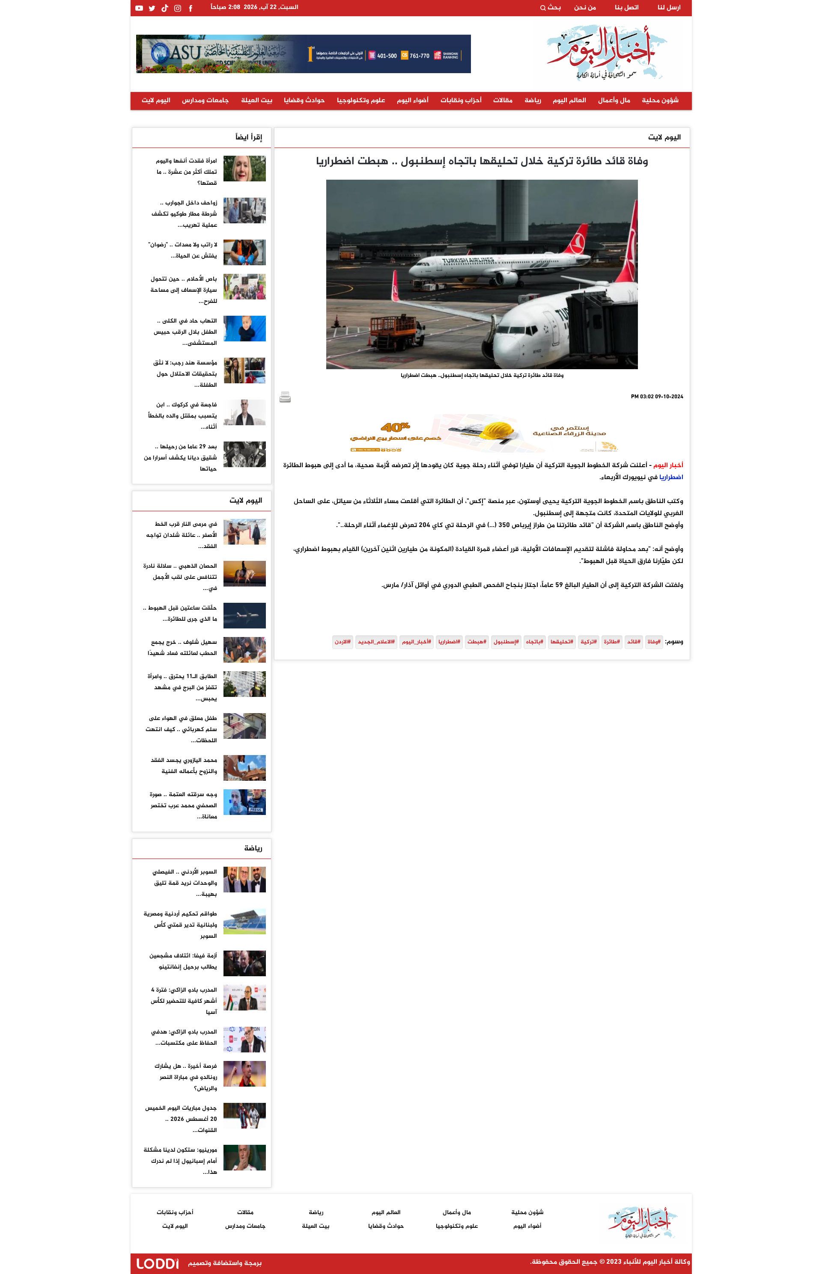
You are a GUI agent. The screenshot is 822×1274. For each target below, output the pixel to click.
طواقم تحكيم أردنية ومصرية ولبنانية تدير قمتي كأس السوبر (180, 925)
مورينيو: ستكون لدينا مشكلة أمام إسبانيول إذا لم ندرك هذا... (180, 1161)
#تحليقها (562, 642)
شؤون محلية (660, 101)
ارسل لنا (669, 8)
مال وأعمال (614, 101)
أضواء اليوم (413, 101)
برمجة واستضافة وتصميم (224, 1263)
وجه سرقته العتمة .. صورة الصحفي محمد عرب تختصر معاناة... (183, 806)
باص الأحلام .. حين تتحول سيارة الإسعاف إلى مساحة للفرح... (183, 290)
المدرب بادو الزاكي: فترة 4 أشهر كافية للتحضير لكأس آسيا (184, 1001)
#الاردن (343, 642)
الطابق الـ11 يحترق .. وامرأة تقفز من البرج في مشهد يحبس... (182, 688)
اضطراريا (671, 477)
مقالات (502, 101)
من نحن (585, 8)
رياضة (532, 101)
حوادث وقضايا (304, 101)
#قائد (633, 642)
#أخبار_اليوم (416, 642)
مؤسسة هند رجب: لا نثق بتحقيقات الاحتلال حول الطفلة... (185, 374)
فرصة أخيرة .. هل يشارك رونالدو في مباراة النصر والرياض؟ (186, 1077)
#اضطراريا (449, 642)
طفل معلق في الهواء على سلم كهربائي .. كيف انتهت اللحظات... (181, 730)
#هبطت (477, 642)
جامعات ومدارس (205, 101)
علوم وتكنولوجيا (361, 101)
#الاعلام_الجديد (376, 642)
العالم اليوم (569, 101)
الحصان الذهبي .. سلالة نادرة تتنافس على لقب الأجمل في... (180, 577)
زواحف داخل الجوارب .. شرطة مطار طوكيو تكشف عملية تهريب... (184, 214)
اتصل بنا (627, 8)
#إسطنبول (506, 642)
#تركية (589, 642)
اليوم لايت (156, 101)
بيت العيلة (256, 101)
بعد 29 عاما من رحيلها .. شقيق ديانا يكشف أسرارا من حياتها (180, 458)
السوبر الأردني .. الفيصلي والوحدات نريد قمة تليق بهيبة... (184, 883)
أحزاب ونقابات (461, 101)
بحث (553, 8)
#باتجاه (534, 642)
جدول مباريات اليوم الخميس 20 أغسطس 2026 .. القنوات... (181, 1119)
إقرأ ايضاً (248, 137)
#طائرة (612, 642)
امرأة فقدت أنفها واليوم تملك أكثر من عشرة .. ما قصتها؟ (186, 172)
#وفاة (654, 642)
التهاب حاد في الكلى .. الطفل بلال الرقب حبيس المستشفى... (185, 332)
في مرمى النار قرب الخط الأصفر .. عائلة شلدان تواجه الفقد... (181, 535)
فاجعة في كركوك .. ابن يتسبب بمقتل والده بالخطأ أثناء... (182, 416)
